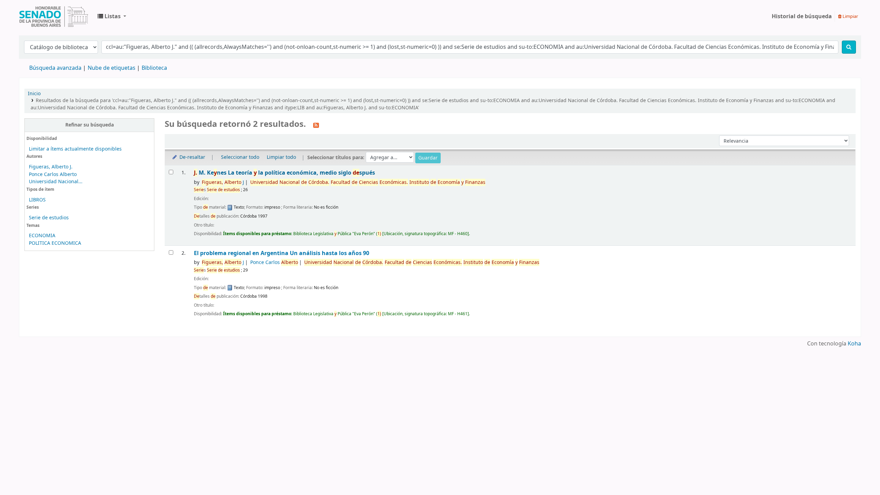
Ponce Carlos (274, 262)
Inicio (34, 93)
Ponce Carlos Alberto (53, 174)
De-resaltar (191, 157)
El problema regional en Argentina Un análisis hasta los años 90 (281, 253)
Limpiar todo (281, 157)
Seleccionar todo (240, 157)
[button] (112, 16)
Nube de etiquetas (111, 68)
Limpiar (850, 16)
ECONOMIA (42, 235)
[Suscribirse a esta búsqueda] (316, 124)
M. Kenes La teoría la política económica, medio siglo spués (284, 172)
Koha (854, 344)
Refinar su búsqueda (89, 125)
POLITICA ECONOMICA (55, 243)
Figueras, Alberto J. (51, 166)
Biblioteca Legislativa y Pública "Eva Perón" (53, 16)
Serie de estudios (49, 217)
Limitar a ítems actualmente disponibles (75, 149)
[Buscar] (849, 47)
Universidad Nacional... (55, 181)
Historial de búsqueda (802, 16)
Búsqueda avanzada (55, 68)
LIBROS (37, 200)
